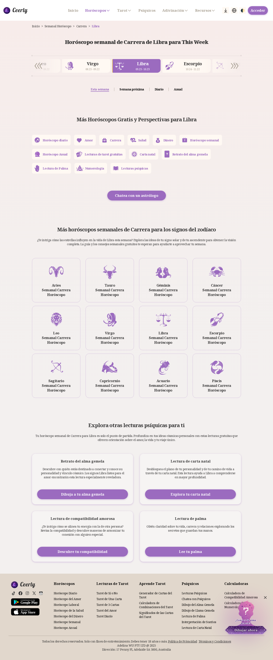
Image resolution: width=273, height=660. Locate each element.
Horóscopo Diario (65, 593)
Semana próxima (131, 89)
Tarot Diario (104, 616)
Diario (159, 89)
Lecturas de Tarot (112, 583)
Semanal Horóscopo (58, 26)
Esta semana (100, 89)
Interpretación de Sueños (199, 622)
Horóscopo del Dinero (68, 616)
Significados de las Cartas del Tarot (156, 615)
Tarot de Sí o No (107, 593)
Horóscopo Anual (65, 628)
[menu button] (225, 10)
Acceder (258, 10)
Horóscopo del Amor (67, 599)
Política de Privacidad (182, 641)
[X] (34, 593)
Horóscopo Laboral (66, 605)
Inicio (73, 10)
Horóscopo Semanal (67, 622)
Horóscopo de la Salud (69, 610)
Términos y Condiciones (215, 641)
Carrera (81, 26)
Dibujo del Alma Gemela (198, 605)
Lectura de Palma (193, 616)
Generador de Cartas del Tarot (155, 595)
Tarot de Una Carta (109, 599)
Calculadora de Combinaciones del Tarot (156, 605)
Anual (178, 89)
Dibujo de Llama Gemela (198, 610)
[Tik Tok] (13, 593)
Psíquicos (146, 10)
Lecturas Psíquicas (194, 593)
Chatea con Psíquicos (196, 599)
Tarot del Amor (106, 610)
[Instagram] (27, 593)
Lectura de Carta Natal (197, 628)
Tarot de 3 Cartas (107, 605)
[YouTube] (41, 593)
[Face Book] (20, 593)
